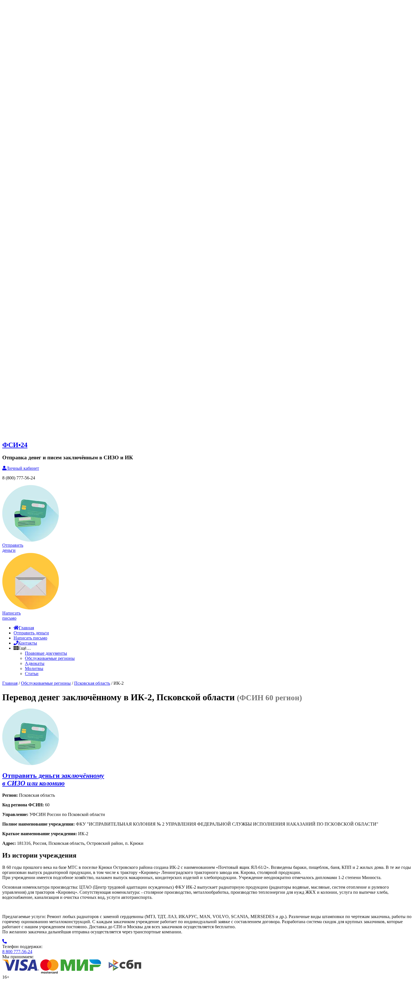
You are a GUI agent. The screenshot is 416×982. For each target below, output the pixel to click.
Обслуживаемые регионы (50, 658)
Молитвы (34, 668)
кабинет (22, 468)
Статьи (31, 673)
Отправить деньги (31, 632)
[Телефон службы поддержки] (4, 941)
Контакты (27, 643)
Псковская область (92, 683)
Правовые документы (46, 653)
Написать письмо (30, 638)
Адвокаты (34, 663)
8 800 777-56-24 (17, 951)
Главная (26, 627)
